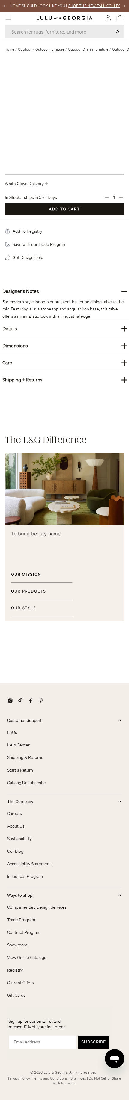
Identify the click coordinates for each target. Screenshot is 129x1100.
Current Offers (20, 982)
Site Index (78, 1078)
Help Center (18, 745)
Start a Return (20, 770)
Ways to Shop (19, 895)
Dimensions (65, 345)
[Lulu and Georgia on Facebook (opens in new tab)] (31, 701)
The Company (20, 801)
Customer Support (24, 720)
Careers (14, 813)
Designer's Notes (65, 291)
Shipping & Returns (25, 757)
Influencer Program (25, 876)
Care (65, 362)
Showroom (17, 945)
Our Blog (15, 851)
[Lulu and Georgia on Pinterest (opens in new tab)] (41, 701)
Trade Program (21, 919)
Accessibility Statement (29, 863)
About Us (16, 826)
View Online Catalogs (26, 957)
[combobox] (64, 31)
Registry (15, 970)
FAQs (12, 732)
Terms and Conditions (50, 1078)
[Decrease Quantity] (107, 197)
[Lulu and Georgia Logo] (64, 18)
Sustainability (19, 838)
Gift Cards (16, 995)
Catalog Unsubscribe (26, 782)
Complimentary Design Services (37, 907)
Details (65, 328)
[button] (27, 231)
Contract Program (23, 932)
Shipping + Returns (65, 379)
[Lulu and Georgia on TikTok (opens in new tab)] (20, 701)
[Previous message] (4, 6)
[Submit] (117, 31)
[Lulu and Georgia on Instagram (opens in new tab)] (10, 701)
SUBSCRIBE (93, 1042)
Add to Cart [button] (64, 209)
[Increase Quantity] (121, 197)
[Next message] (124, 6)
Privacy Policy (19, 1078)
